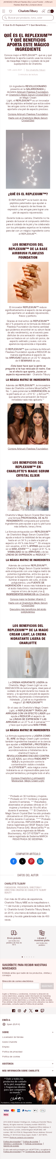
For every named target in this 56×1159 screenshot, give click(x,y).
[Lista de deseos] (10, 11)
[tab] (22, 956)
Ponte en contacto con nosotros (22, 1137)
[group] (15, 941)
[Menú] (3, 11)
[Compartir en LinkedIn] (40, 861)
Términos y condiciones (12, 1144)
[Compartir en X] (22, 861)
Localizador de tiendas (12, 1037)
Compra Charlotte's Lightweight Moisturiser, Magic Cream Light (28, 779)
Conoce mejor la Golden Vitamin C (28, 599)
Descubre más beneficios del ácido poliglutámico (28, 610)
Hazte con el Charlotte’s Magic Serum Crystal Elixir (28, 119)
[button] (5, 17)
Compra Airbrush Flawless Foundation (28, 114)
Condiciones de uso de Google (37, 1152)
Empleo (5, 1047)
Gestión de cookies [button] (11, 1146)
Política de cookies (11, 1056)
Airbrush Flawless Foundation (32, 92)
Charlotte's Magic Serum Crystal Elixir (28, 94)
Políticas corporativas (33, 1144)
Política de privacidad (12, 1051)
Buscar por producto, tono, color (25, 17)
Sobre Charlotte (9, 1042)
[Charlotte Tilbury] (28, 11)
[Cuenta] (43, 11)
